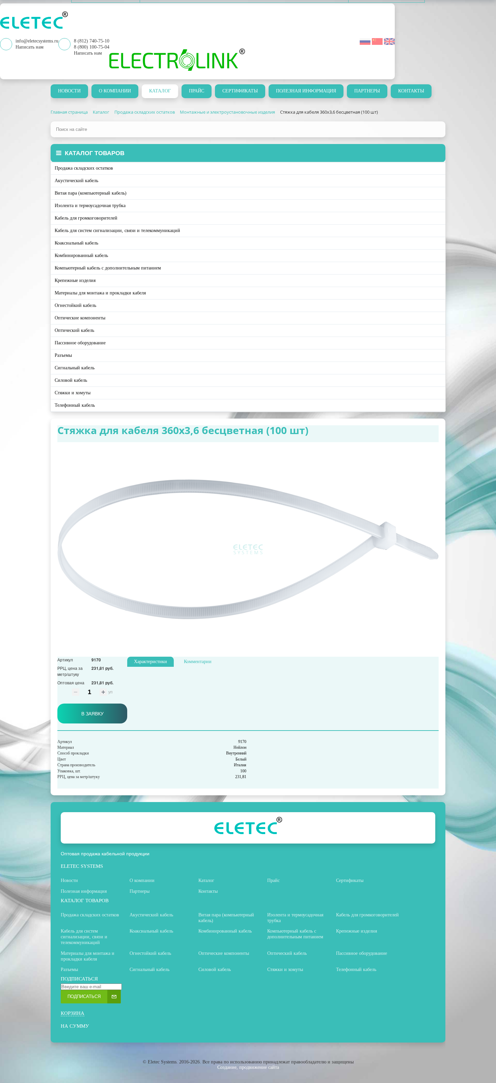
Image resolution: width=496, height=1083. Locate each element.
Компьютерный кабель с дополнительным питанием (108, 267)
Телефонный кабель (75, 405)
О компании (115, 90)
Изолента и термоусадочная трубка (90, 205)
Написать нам (88, 53)
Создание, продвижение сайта (248, 1067)
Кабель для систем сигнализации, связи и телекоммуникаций (117, 230)
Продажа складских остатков (84, 168)
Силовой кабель (71, 380)
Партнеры (367, 90)
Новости (69, 90)
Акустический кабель (76, 180)
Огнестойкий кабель (75, 305)
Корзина (72, 1013)
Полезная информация (306, 90)
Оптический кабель (74, 330)
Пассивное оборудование (80, 342)
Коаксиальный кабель (76, 243)
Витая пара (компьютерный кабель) (91, 193)
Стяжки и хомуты (72, 392)
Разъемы (63, 355)
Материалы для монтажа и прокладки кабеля (100, 292)
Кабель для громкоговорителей (86, 218)
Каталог (160, 90)
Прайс (196, 90)
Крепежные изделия (75, 280)
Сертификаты (240, 90)
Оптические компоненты (80, 317)
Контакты (411, 90)
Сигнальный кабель (74, 367)
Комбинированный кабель (81, 255)
